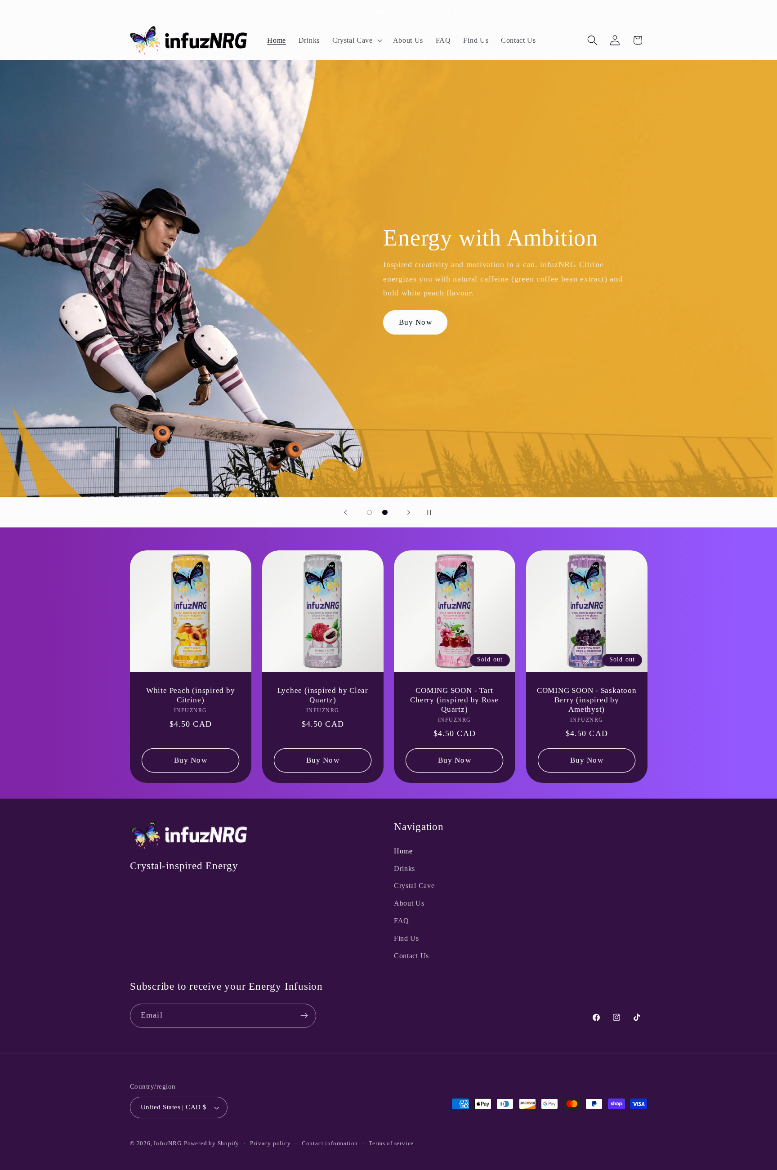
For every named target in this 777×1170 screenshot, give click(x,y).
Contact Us (411, 956)
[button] (356, 40)
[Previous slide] (345, 512)
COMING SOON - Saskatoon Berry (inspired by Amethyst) (586, 700)
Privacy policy (270, 1143)
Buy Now (415, 322)
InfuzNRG (167, 1143)
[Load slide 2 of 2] (385, 512)
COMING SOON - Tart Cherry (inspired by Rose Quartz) (454, 700)
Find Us (406, 938)
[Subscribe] (304, 1016)
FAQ (401, 920)
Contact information (330, 1143)
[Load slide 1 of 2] (369, 512)
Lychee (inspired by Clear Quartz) (322, 695)
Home (403, 851)
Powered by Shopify (212, 1143)
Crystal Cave (414, 885)
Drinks (404, 868)
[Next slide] (409, 512)
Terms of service (391, 1143)
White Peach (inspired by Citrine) (190, 695)
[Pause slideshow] (432, 512)
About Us (409, 903)
